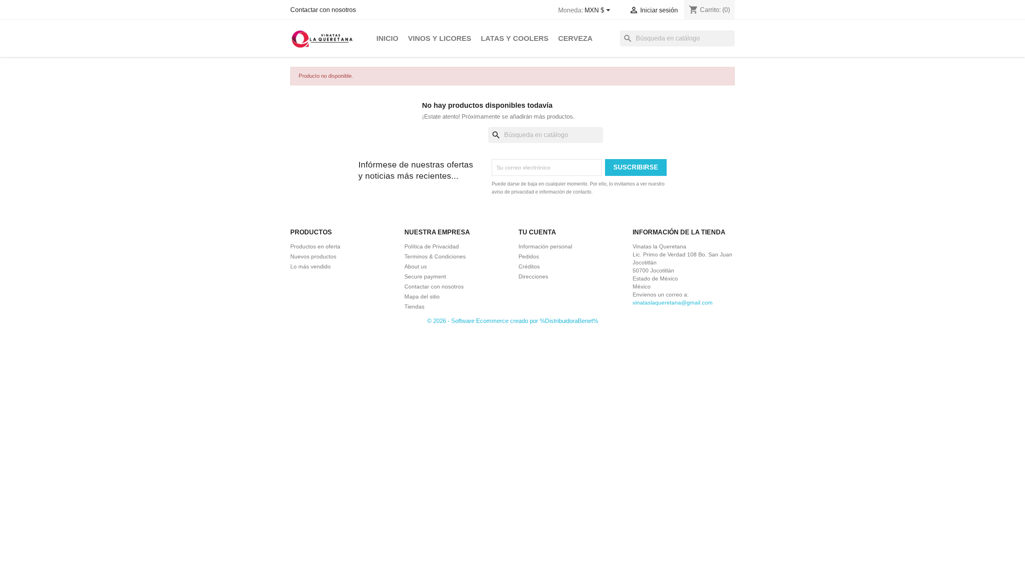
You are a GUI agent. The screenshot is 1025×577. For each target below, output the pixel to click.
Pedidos (529, 256)
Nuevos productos (313, 256)
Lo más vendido (310, 266)
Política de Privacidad (431, 246)
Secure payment (425, 276)
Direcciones (533, 276)
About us (415, 266)
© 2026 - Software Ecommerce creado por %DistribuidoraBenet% (512, 320)
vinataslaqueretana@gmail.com (673, 302)
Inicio (387, 38)
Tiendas (414, 306)
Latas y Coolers (515, 38)
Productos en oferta (315, 246)
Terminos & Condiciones (435, 256)
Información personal (545, 246)
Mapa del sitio (422, 296)
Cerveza (575, 38)
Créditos (529, 266)
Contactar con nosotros (323, 9)
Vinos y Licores (439, 38)
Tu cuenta (537, 232)
